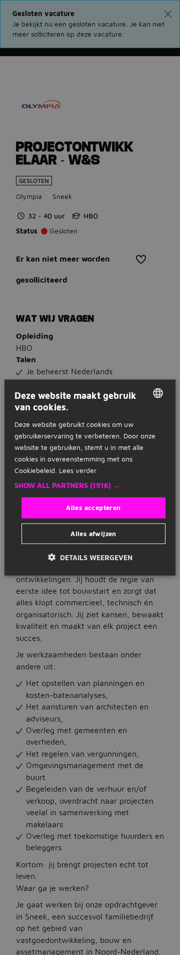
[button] (90, 485)
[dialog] (90, 478)
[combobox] (158, 393)
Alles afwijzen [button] (93, 533)
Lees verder (77, 470)
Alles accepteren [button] (93, 508)
